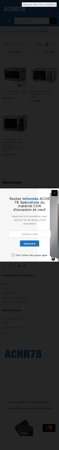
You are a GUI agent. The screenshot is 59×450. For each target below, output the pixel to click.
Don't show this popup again (31, 255)
